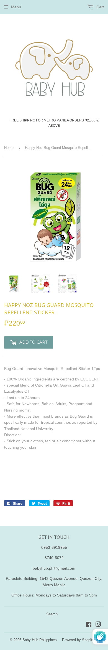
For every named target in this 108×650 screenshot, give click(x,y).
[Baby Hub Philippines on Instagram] (98, 625)
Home (9, 148)
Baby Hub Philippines (39, 640)
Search (52, 614)
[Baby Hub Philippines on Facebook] (89, 625)
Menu (16, 7)
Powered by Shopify (78, 640)
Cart (99, 7)
